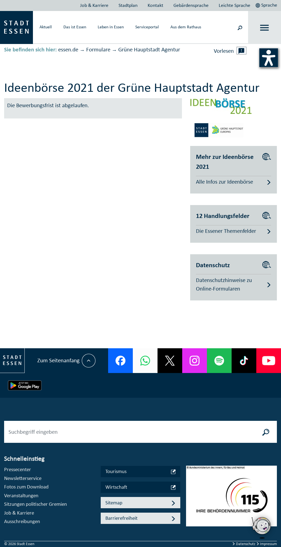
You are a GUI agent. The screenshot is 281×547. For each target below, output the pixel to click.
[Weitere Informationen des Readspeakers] (241, 50)
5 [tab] (190, 527)
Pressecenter (17, 469)
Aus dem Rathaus (185, 26)
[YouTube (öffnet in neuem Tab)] (268, 360)
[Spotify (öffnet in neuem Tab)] (219, 360)
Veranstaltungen (21, 495)
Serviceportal (147, 26)
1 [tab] (190, 491)
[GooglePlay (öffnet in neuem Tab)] (24, 385)
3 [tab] (190, 509)
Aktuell (46, 26)
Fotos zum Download (26, 487)
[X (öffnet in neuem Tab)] (170, 360)
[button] (266, 4)
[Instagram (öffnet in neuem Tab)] (194, 360)
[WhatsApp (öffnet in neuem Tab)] (145, 360)
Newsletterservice (22, 478)
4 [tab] (190, 518)
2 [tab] (190, 500)
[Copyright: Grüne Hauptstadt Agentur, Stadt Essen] (221, 129)
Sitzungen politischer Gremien (35, 504)
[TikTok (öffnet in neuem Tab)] (244, 360)
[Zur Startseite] (16, 27)
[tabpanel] (231, 499)
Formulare (98, 49)
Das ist (74, 26)
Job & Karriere (94, 5)
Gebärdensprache (191, 5)
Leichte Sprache (234, 5)
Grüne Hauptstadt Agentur (149, 49)
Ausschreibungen (22, 521)
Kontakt (155, 5)
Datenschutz (245, 544)
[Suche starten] (266, 432)
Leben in (111, 26)
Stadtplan (128, 5)
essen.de (68, 49)
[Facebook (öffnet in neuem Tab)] (120, 360)
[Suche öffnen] (240, 27)
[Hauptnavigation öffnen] (265, 28)
